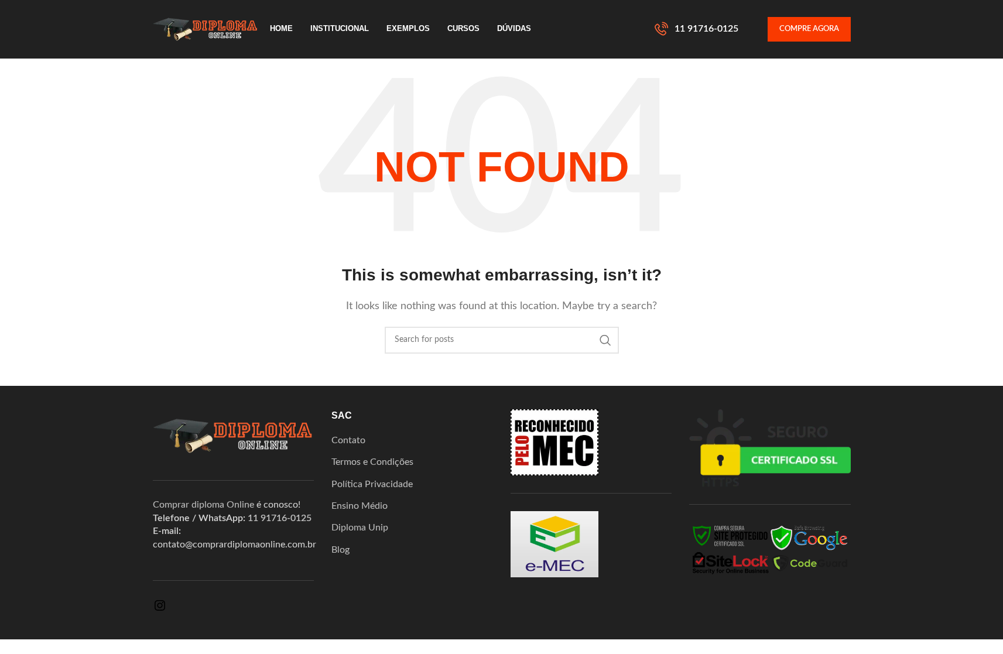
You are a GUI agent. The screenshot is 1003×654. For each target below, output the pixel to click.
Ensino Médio (359, 506)
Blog (340, 549)
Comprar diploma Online (203, 504)
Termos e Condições (372, 462)
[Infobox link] (696, 29)
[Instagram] (160, 609)
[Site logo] (205, 28)
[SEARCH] (605, 340)
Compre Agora (809, 29)
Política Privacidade (372, 484)
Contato (348, 440)
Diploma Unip (359, 527)
